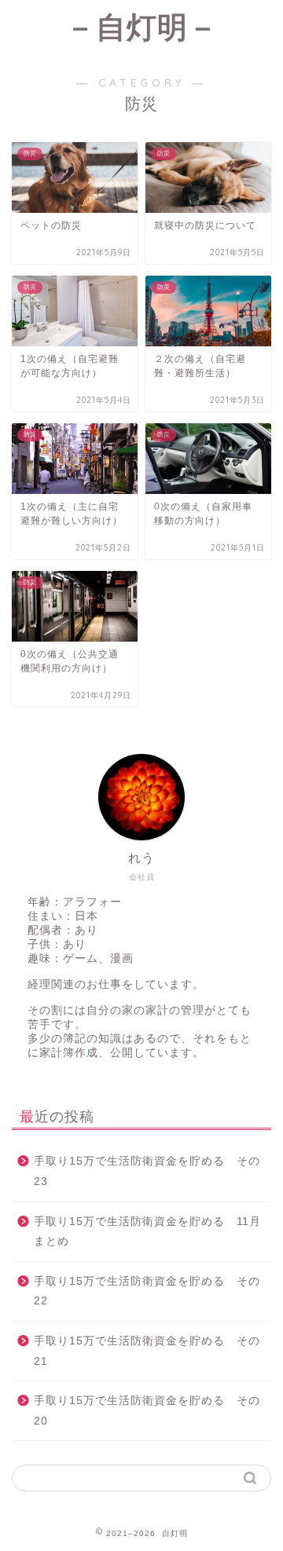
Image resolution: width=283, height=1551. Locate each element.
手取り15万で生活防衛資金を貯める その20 (147, 1411)
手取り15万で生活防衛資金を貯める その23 (147, 1171)
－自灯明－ (142, 27)
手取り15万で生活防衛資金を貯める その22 (147, 1291)
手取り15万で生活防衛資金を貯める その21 (147, 1351)
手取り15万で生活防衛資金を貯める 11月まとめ (147, 1232)
